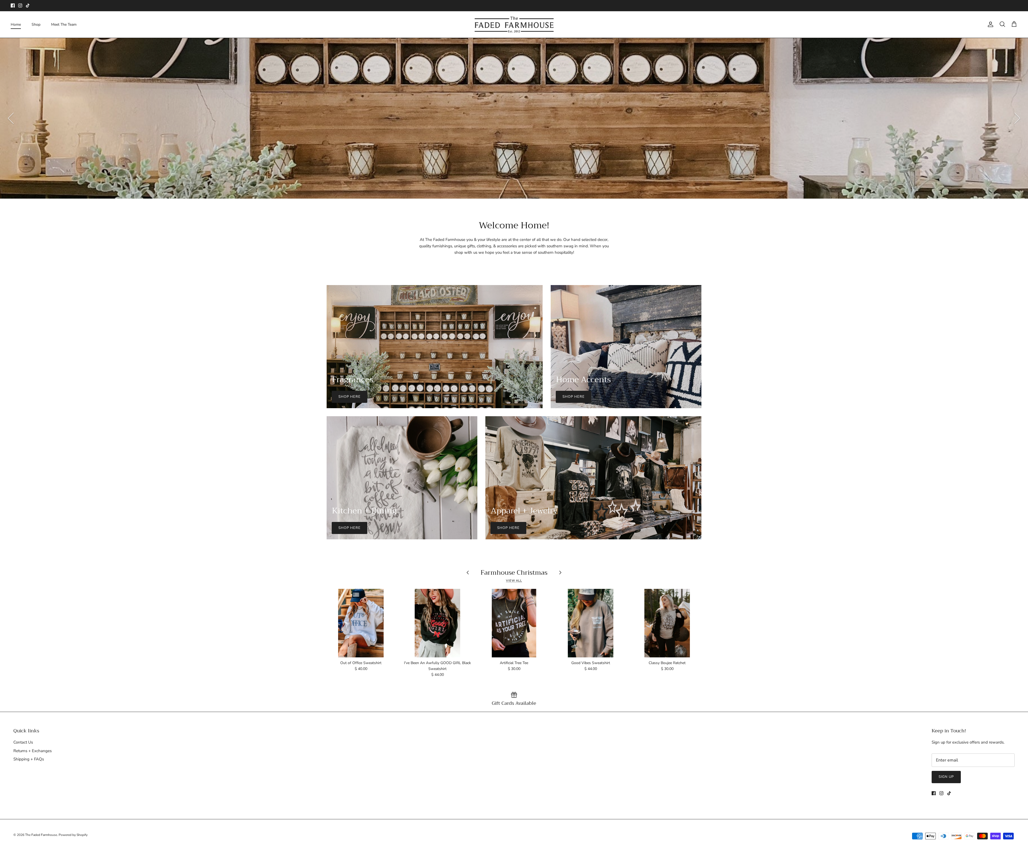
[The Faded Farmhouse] (514, 24)
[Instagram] (20, 5)
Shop (36, 24)
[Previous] (10, 118)
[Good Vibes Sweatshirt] (590, 623)
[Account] (989, 24)
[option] (514, 118)
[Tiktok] (28, 5)
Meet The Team (64, 24)
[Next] (1017, 118)
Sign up (946, 776)
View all (514, 581)
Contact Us (23, 742)
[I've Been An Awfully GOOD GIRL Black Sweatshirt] (437, 623)
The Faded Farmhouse (41, 835)
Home (16, 24)
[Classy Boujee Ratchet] (667, 623)
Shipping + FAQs (28, 759)
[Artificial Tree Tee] (514, 623)
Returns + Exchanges (32, 750)
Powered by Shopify (73, 835)
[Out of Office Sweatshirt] (361, 623)
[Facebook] (13, 5)
